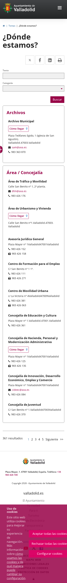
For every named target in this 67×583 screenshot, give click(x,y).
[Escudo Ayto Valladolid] (26, 461)
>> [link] (61, 439)
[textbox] (33, 76)
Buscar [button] (57, 99)
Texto (6, 70)
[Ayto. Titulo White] (24, 8)
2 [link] (32, 439)
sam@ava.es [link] (19, 147)
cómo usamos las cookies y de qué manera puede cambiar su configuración (16, 566)
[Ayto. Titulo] (37, 461)
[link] (4, 25)
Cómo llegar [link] (19, 129)
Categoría (8, 83)
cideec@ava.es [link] (20, 389)
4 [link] (39, 439)
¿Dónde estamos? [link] (28, 25)
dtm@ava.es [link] (19, 191)
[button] (59, 8)
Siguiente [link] (52, 439)
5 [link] (43, 439)
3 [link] (35, 439)
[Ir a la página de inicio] (8, 8)
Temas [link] (12, 25)
